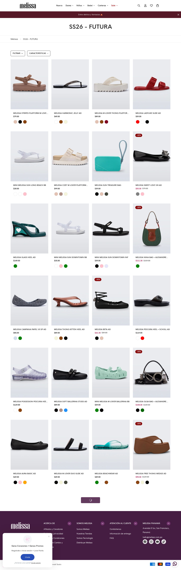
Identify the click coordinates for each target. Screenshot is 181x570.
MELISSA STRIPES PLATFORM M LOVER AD (30, 113)
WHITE (142, 122)
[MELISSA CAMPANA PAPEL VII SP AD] (29, 301)
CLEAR (15, 410)
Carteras (102, 5)
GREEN (106, 194)
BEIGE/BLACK (61, 194)
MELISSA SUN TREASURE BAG (108, 185)
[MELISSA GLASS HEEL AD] (29, 228)
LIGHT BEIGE (142, 482)
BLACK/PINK (56, 482)
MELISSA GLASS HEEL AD (24, 257)
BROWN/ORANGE (61, 338)
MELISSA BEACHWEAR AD (106, 473)
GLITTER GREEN (20, 338)
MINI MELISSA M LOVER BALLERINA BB (112, 401)
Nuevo (59, 5)
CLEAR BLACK (56, 122)
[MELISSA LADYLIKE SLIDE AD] (152, 84)
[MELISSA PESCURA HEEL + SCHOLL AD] (152, 301)
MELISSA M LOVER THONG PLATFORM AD (112, 113)
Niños (79, 5)
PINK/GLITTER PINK (25, 194)
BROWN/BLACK (106, 482)
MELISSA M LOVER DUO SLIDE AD (69, 473)
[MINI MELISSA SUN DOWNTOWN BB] (70, 228)
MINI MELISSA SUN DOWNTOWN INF (111, 257)
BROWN (25, 122)
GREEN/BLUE (97, 482)
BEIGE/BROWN (61, 482)
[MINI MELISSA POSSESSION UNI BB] (152, 517)
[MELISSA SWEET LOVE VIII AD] (152, 156)
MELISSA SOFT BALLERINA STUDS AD (70, 401)
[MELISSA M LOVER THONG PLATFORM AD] (111, 84)
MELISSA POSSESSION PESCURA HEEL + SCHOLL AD (30, 401)
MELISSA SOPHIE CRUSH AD (107, 546)
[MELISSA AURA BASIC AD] (29, 445)
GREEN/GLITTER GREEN (65, 266)
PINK (101, 266)
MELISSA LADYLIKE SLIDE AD (148, 113)
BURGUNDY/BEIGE (106, 122)
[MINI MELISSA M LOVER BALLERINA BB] (111, 373)
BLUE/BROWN (65, 410)
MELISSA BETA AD (103, 329)
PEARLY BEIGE (61, 554)
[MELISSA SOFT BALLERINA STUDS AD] (70, 373)
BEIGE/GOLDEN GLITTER (20, 194)
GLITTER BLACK (101, 410)
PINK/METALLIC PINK (142, 194)
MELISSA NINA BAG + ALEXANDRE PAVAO (151, 257)
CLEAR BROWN (61, 122)
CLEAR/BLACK (101, 482)
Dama (68, 5)
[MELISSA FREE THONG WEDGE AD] (152, 445)
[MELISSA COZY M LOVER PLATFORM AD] (70, 156)
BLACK (20, 122)
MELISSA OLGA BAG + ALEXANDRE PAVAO (151, 401)
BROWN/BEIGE (101, 122)
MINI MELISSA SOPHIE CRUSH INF (69, 546)
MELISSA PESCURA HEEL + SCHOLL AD (153, 329)
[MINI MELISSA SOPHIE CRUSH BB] (29, 517)
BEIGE (15, 122)
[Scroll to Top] (176, 556)
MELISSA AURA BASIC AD (24, 473)
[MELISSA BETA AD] (111, 301)
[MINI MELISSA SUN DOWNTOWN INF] (111, 228)
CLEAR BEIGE (65, 122)
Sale (113, 5)
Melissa (14, 39)
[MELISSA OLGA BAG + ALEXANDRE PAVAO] (152, 373)
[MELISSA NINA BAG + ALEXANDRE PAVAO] (152, 228)
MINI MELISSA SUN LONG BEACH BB (29, 185)
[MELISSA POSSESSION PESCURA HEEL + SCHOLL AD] (29, 373)
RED (137, 122)
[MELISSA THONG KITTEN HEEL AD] (70, 301)
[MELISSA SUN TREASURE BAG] (111, 156)
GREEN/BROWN (137, 266)
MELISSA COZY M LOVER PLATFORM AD (70, 185)
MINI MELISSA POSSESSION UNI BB (151, 546)
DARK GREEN (142, 410)
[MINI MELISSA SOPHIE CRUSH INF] (70, 517)
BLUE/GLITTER (15, 338)
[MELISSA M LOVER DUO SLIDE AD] (70, 445)
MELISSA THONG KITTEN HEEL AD (69, 329)
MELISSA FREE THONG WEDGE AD (151, 473)
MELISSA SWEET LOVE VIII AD (149, 185)
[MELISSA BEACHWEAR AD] (111, 445)
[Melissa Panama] (28, 5)
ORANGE (25, 482)
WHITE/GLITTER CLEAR (15, 194)
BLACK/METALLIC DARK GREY (137, 194)
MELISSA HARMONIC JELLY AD (67, 113)
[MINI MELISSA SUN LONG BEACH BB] (29, 156)
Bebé (89, 5)
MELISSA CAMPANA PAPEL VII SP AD (29, 329)
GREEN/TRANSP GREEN (15, 266)
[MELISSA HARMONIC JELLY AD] (70, 84)
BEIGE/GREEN (65, 194)
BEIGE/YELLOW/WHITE (137, 554)
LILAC (106, 266)
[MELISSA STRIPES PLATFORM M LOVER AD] (29, 84)
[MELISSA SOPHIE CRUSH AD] (111, 517)
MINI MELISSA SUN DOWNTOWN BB (70, 257)
